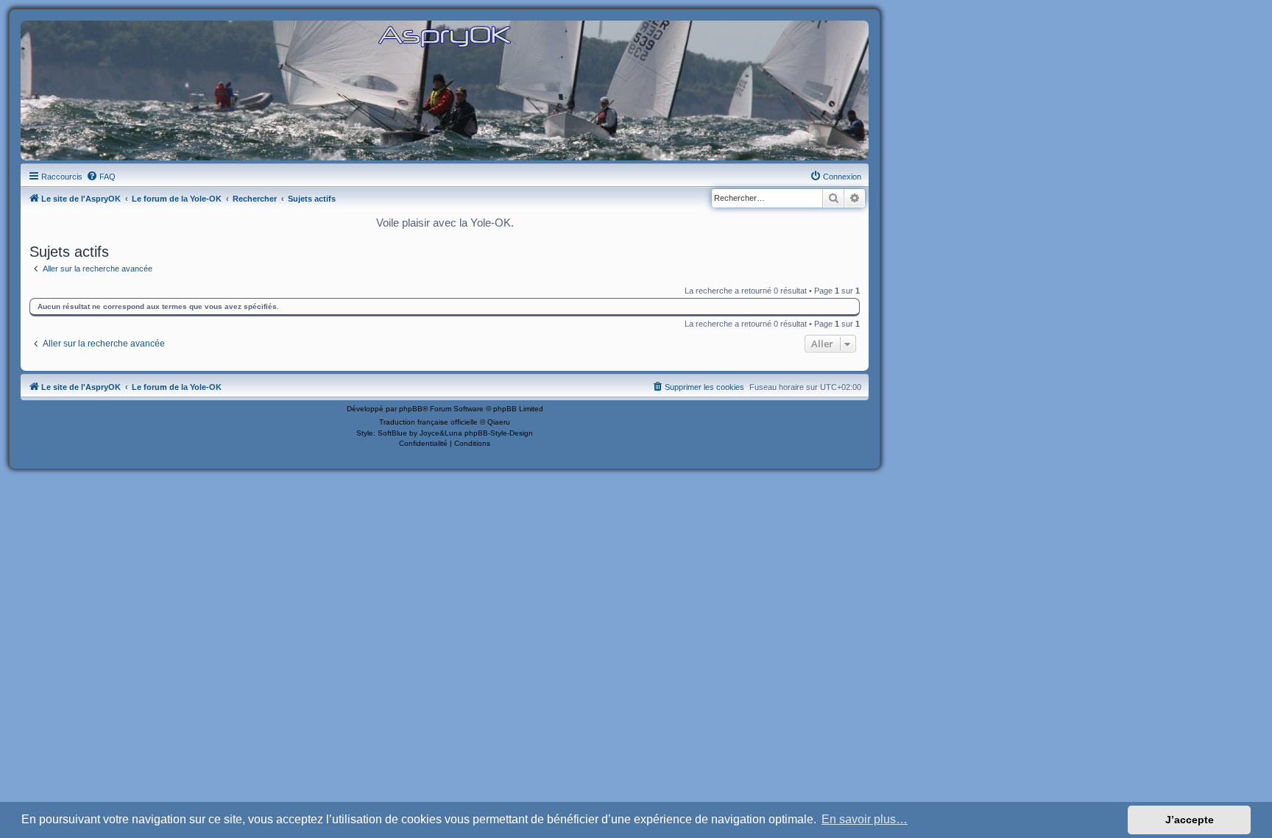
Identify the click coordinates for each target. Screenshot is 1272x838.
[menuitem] (101, 176)
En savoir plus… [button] (865, 819)
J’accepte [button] (1189, 819)
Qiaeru (498, 422)
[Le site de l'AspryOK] (444, 35)
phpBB (411, 409)
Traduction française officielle (428, 422)
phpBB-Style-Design (498, 433)
